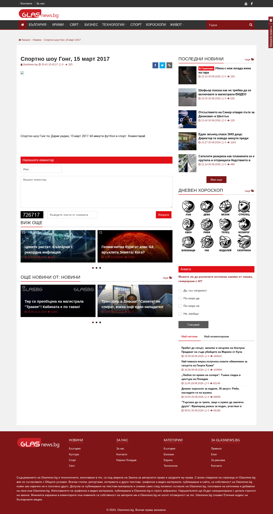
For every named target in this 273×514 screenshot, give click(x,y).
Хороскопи (156, 24)
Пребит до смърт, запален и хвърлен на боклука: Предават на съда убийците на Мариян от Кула (213, 349)
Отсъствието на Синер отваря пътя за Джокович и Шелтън (226, 114)
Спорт (136, 24)
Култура (74, 454)
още (166, 277)
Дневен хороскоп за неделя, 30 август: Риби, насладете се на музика (210, 390)
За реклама (218, 460)
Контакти (26, 3)
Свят (74, 24)
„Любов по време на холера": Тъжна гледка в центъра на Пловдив (211, 377)
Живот (176, 24)
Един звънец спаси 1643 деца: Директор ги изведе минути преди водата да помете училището (223, 136)
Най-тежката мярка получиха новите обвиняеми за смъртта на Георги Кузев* (214, 363)
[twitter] (162, 65)
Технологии (113, 24)
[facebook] (155, 65)
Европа (168, 460)
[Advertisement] (96, 104)
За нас (40, 3)
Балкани (169, 454)
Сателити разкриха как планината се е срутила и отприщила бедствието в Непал (226, 158)
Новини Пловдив (126, 460)
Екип (214, 454)
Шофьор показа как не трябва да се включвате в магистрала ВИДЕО (224, 92)
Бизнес (91, 24)
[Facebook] (251, 4)
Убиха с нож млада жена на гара (224, 70)
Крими (58, 24)
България (37, 24)
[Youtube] (246, 4)
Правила (216, 448)
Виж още (216, 179)
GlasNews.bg (30, 64)
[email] (169, 65)
